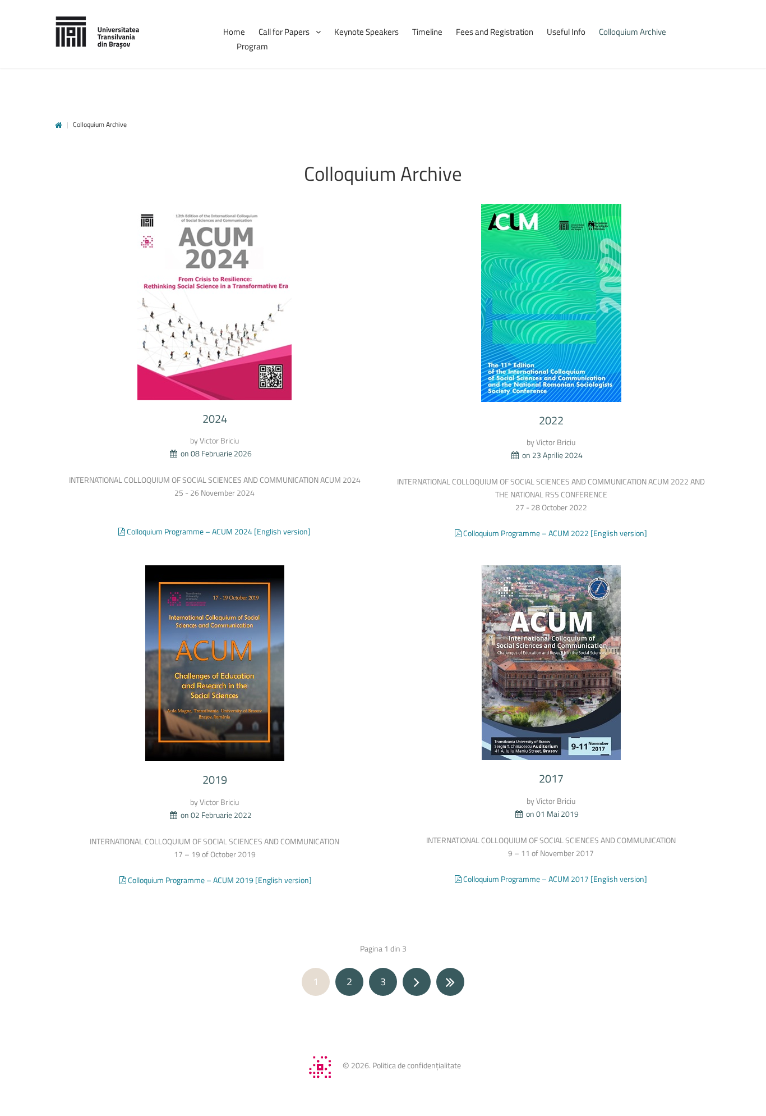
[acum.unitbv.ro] (97, 32)
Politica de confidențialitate (416, 1065)
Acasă (58, 125)
